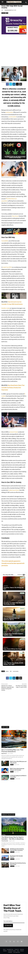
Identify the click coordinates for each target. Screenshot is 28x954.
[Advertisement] (14, 51)
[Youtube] (21, 941)
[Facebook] (7, 84)
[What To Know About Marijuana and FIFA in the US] (5, 763)
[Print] (20, 84)
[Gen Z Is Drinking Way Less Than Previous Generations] (14, 739)
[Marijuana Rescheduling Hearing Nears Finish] (5, 865)
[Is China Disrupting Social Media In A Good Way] (5, 777)
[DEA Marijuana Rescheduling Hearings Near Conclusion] (5, 850)
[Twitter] (10, 84)
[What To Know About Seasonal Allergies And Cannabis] (5, 770)
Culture (12, 764)
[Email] (17, 84)
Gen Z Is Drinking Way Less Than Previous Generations (12, 750)
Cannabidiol (4, 241)
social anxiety (9, 112)
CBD (7, 13)
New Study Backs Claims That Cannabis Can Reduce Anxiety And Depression (12, 387)
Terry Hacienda (8, 10)
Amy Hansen (4, 753)
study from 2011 (7, 267)
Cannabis (3, 13)
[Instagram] (10, 941)
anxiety (7, 671)
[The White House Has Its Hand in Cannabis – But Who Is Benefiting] (14, 826)
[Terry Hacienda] (2, 10)
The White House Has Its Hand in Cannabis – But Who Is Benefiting (12, 838)
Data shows (15, 216)
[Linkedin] (14, 84)
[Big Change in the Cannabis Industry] (5, 857)
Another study (5, 308)
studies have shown (13, 490)
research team (14, 432)
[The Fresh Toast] (14, 2)
